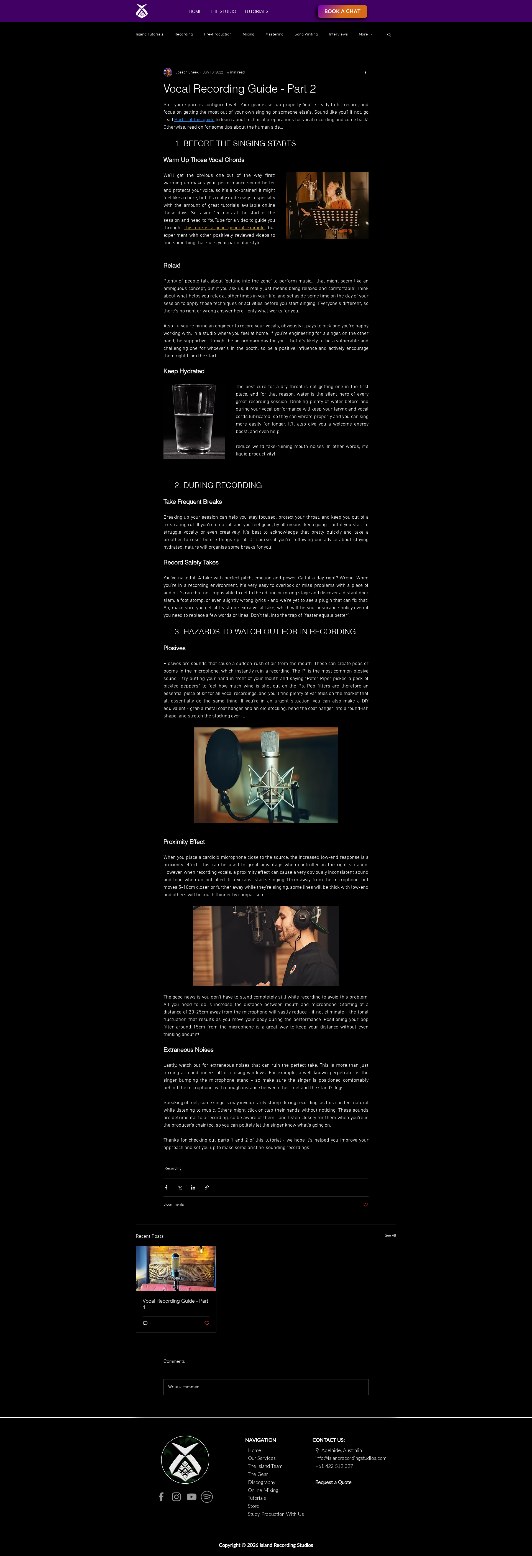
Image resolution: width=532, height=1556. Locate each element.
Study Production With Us (274, 1514)
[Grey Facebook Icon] (161, 1497)
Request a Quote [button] (333, 1482)
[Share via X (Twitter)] (179, 1187)
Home (254, 1450)
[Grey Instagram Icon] (176, 1497)
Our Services (262, 1458)
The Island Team (265, 1466)
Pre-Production (218, 34)
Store (253, 1506)
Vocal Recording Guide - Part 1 (175, 1304)
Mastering (274, 34)
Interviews (338, 34)
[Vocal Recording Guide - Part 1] (176, 1268)
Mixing (248, 34)
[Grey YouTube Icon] (192, 1497)
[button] (223, 11)
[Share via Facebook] (166, 1187)
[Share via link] (206, 1187)
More (363, 34)
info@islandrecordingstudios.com (349, 1458)
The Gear (258, 1474)
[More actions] (365, 72)
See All (390, 1235)
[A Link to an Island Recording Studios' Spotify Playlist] (207, 1497)
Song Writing (306, 34)
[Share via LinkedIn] (193, 1187)
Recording (184, 34)
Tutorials (257, 1498)
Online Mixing (263, 1490)
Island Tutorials (149, 34)
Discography (261, 1482)
